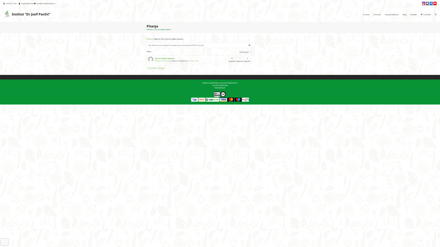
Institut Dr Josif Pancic (162, 61)
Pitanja (150, 39)
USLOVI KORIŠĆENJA (220, 85)
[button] (426, 14)
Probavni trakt (194, 61)
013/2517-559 (11, 3)
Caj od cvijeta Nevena (164, 58)
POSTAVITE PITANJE (156, 68)
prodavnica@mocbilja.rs (46, 3)
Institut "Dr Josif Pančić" (31, 14)
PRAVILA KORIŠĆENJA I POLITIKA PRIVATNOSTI (220, 83)
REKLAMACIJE (220, 88)
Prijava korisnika (27, 3)
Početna (150, 29)
